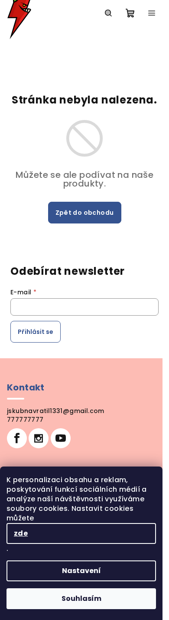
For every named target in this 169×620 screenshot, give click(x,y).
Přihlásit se (35, 331)
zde (21, 533)
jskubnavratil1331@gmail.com (55, 411)
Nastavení (81, 571)
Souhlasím (81, 598)
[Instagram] (39, 438)
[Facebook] (17, 438)
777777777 (25, 419)
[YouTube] (61, 438)
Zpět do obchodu (84, 212)
